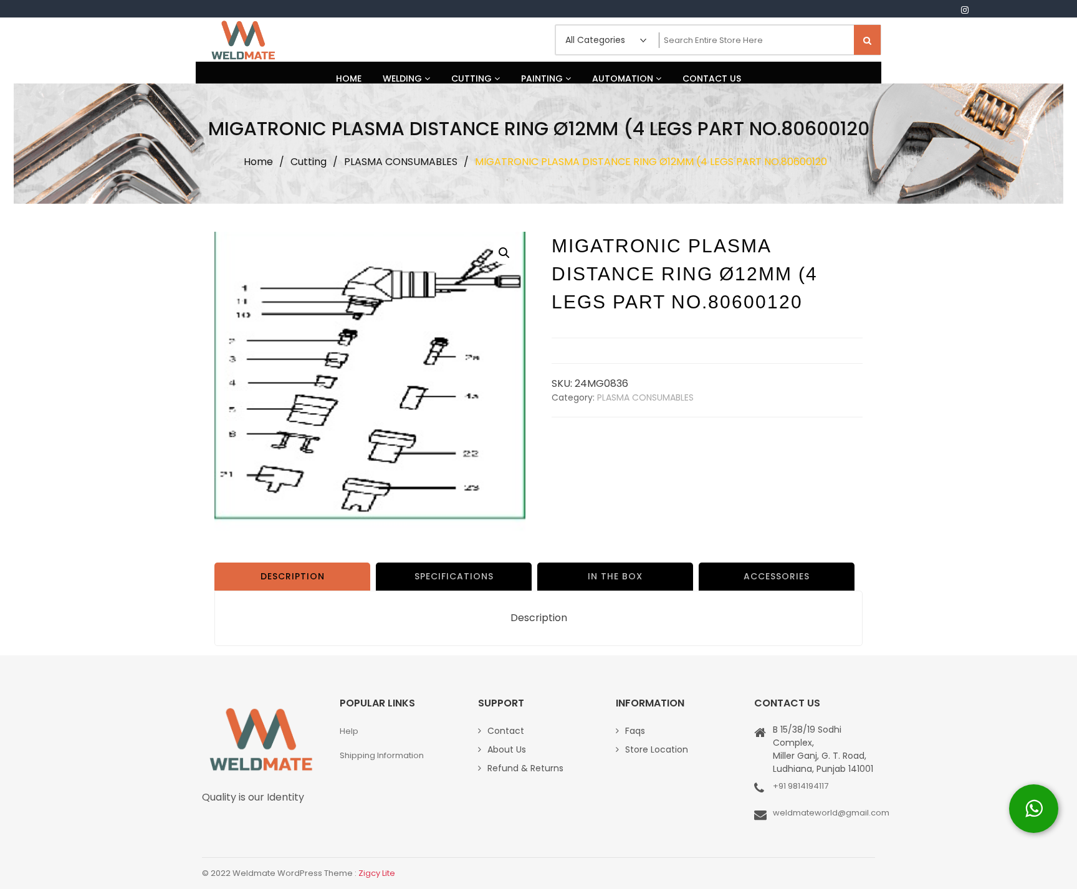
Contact (505, 731)
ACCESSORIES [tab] (777, 576)
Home (348, 78)
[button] (504, 253)
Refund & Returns (525, 768)
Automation (624, 78)
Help (349, 731)
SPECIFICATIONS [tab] (454, 576)
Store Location (656, 749)
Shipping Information (382, 755)
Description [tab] (293, 576)
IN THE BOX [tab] (615, 576)
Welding (403, 78)
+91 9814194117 (800, 786)
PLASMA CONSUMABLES (400, 162)
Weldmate (242, 40)
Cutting (472, 78)
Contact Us (711, 78)
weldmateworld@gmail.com (831, 813)
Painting (543, 78)
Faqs (635, 731)
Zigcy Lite (376, 873)
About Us (506, 749)
